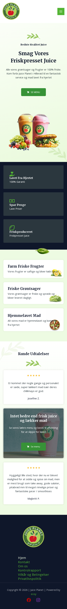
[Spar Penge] (12, 200)
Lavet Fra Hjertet (21, 178)
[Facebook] (29, 600)
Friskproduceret (20, 231)
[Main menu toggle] (61, 11)
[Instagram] (38, 600)
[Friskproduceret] (12, 227)
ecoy (33, 594)
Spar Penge (17, 205)
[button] (33, 92)
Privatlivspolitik (29, 579)
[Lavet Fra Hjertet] (12, 174)
